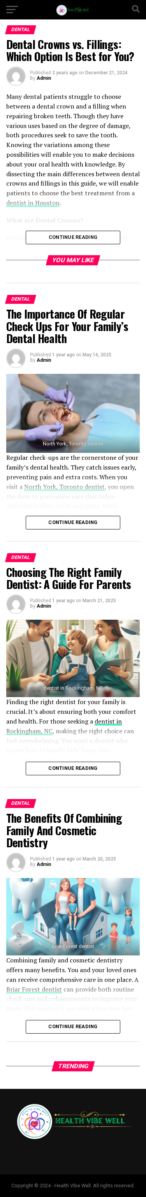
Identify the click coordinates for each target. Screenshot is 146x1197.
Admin (44, 78)
